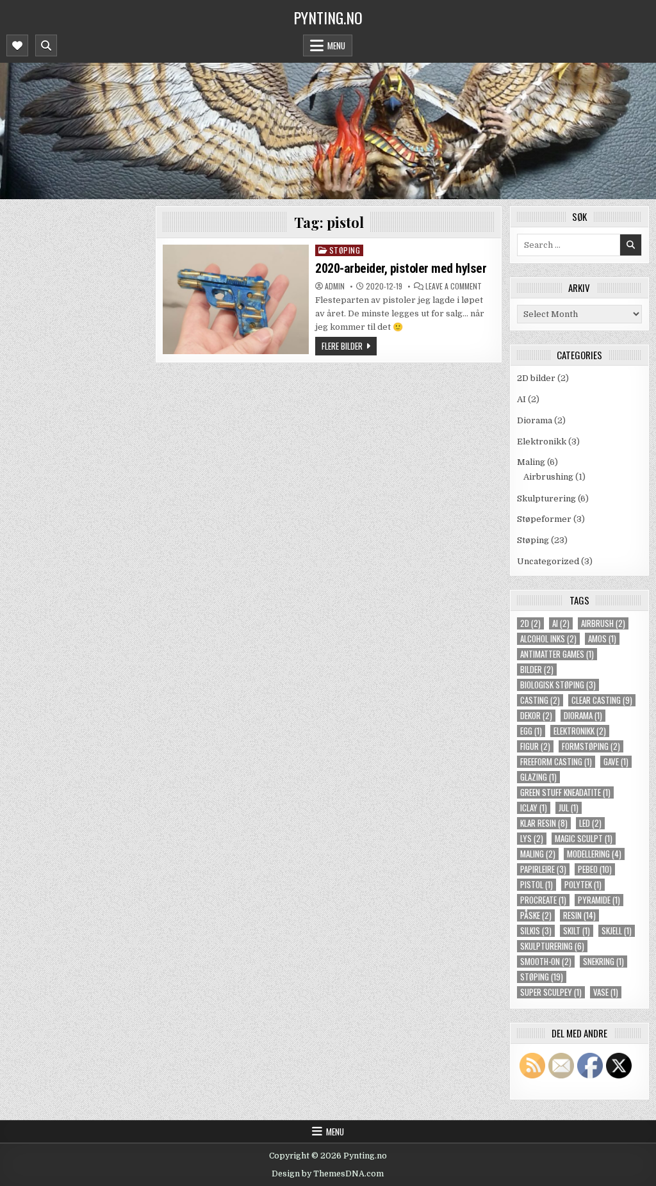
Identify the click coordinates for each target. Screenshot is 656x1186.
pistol (536, 885)
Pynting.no (328, 17)
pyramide (599, 900)
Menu (336, 45)
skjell (617, 931)
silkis (536, 931)
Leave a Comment (453, 286)
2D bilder (536, 378)
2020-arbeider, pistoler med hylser (400, 268)
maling (537, 854)
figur (535, 746)
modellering (594, 854)
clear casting (601, 700)
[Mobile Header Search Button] (46, 45)
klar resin (544, 823)
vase (605, 992)
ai (561, 623)
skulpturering (552, 946)
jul (568, 808)
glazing (538, 777)
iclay (533, 808)
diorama (583, 716)
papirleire (543, 869)
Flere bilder (342, 345)
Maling (531, 462)
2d (530, 623)
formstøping (591, 746)
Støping (345, 250)
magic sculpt (583, 839)
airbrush (603, 623)
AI (521, 399)
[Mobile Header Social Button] (17, 45)
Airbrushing (548, 477)
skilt (576, 931)
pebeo (595, 869)
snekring (603, 961)
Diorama (534, 420)
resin (579, 915)
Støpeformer (544, 519)
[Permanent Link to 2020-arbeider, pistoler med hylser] (236, 299)
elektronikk (580, 731)
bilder (537, 669)
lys (531, 839)
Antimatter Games (557, 654)
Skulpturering (546, 498)
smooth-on (545, 961)
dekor (536, 716)
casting (540, 700)
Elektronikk (541, 441)
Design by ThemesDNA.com (328, 1173)
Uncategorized (548, 561)
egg (531, 731)
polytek (583, 885)
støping (541, 977)
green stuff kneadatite (565, 792)
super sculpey (551, 992)
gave (615, 762)
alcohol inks (548, 639)
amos (602, 639)
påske (536, 915)
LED (590, 823)
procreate (543, 900)
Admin (335, 286)
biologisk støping (558, 685)
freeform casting (556, 762)
